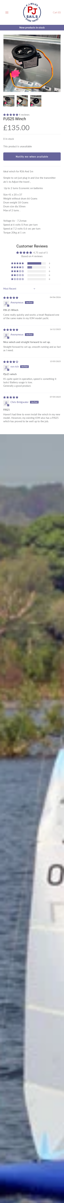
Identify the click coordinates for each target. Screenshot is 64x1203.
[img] (10, 297)
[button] (11, 114)
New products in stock (32, 27)
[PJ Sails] (32, 12)
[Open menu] (7, 12)
